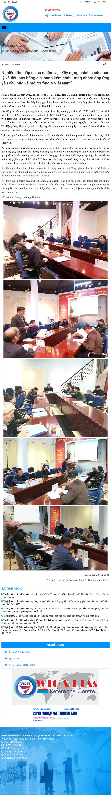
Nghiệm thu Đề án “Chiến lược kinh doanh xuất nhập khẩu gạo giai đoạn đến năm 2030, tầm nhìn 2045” (52, 616)
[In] (104, 65)
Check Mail (102, 2)
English (87, 2)
